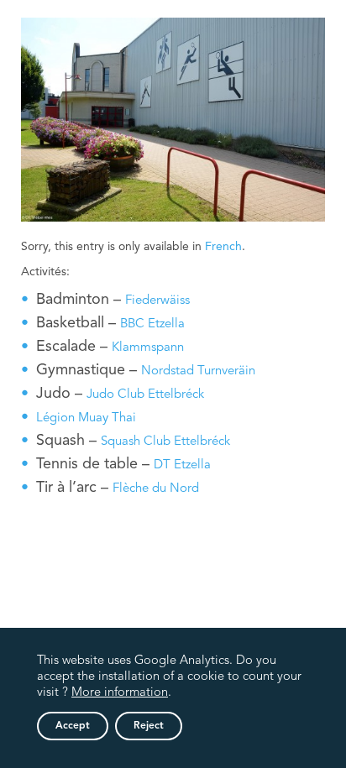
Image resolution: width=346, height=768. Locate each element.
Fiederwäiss (157, 301)
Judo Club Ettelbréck (145, 395)
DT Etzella (182, 465)
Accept (72, 726)
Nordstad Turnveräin (198, 371)
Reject (149, 726)
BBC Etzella (152, 324)
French (223, 247)
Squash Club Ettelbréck (165, 442)
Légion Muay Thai (86, 418)
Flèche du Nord (156, 489)
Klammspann (148, 348)
